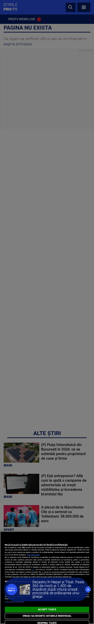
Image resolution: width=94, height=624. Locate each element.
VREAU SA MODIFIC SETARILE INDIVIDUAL (47, 615)
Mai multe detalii (33, 555)
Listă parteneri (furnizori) (15, 602)
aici (33, 570)
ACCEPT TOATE (47, 609)
